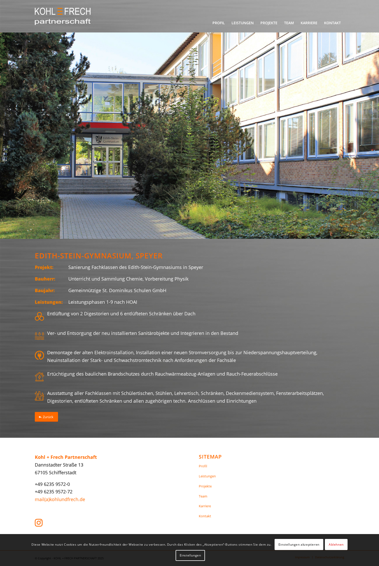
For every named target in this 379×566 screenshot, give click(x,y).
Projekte (205, 486)
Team (203, 496)
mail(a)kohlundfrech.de (60, 499)
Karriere (205, 506)
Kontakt (205, 516)
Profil (203, 466)
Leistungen (207, 476)
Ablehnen (336, 544)
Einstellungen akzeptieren (298, 544)
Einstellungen (190, 555)
